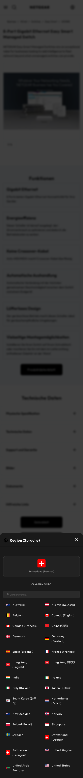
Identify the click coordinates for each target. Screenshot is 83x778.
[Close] (76, 539)
